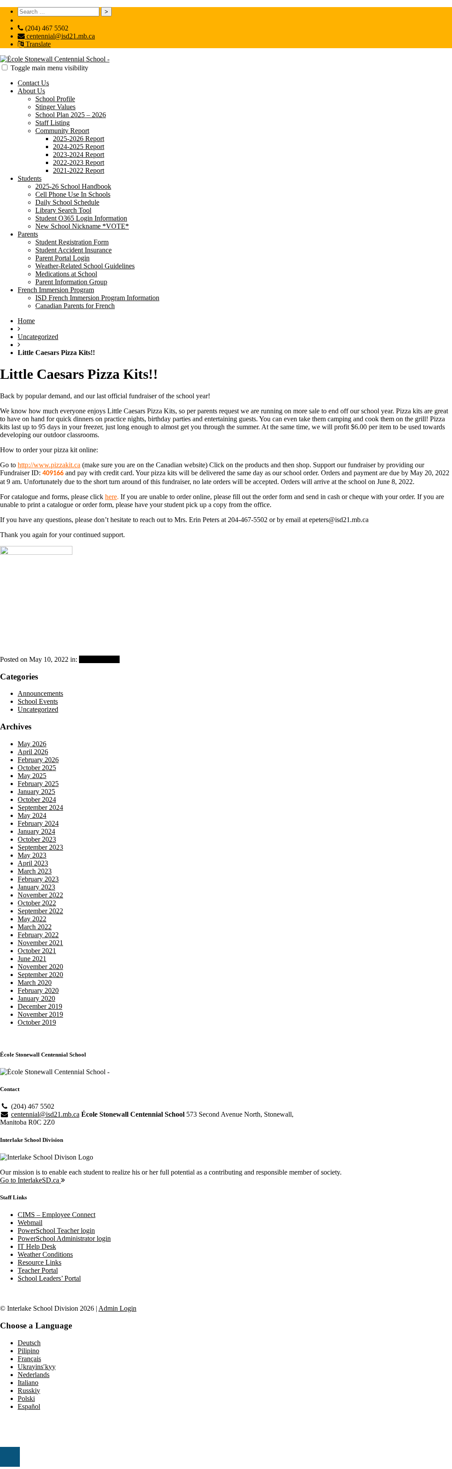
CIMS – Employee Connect (56, 1214)
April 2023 (33, 863)
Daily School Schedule (67, 202)
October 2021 (37, 950)
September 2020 (40, 974)
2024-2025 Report (78, 146)
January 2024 (36, 831)
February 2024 (38, 823)
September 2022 (40, 911)
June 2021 (32, 958)
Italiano (28, 1382)
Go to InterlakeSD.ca (30, 1180)
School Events (38, 701)
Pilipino (28, 1351)
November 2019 (40, 1014)
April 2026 (33, 751)
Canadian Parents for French (75, 305)
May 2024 (32, 815)
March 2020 (35, 982)
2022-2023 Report (78, 162)
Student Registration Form (72, 242)
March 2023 (35, 871)
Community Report (62, 130)
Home (26, 320)
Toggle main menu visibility (49, 68)
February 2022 (38, 935)
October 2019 (37, 1022)
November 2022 (40, 895)
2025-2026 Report (78, 138)
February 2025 (38, 783)
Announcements (40, 693)
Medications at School (66, 274)
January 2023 (36, 887)
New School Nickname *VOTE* (82, 226)
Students (29, 178)
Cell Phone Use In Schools (72, 194)
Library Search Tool (63, 210)
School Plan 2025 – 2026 (70, 114)
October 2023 (37, 839)
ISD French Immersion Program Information (97, 297)
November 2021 (40, 942)
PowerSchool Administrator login (64, 1238)
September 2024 (40, 807)
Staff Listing (52, 122)
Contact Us (33, 83)
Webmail (30, 1222)
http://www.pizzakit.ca (49, 465)
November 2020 (40, 966)
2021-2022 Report (78, 170)
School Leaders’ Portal (49, 1278)
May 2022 (32, 919)
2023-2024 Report (78, 154)
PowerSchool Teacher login (56, 1230)
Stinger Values (55, 107)
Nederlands (33, 1374)
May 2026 (32, 744)
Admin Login (117, 1308)
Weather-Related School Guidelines (85, 266)
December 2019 (40, 1006)
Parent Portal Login (62, 258)
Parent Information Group (71, 282)
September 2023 (40, 847)
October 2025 (37, 767)
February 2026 (38, 759)
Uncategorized (38, 336)
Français (29, 1358)
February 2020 (38, 990)
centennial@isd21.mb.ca (60, 36)
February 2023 (38, 879)
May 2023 (32, 855)
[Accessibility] (10, 1457)
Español (29, 1406)
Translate (37, 44)
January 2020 (36, 998)
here (111, 496)
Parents (28, 234)
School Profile (55, 99)
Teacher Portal (38, 1270)
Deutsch (29, 1343)
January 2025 (36, 791)
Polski (26, 1398)
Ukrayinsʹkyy (37, 1366)
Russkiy (29, 1390)
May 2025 (32, 775)
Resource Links (39, 1262)
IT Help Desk (37, 1246)
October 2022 (37, 903)
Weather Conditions (45, 1254)
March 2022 (35, 927)
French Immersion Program (56, 290)
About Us (31, 91)
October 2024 (37, 799)
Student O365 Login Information (81, 218)
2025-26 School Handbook (73, 186)
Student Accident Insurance (73, 250)
